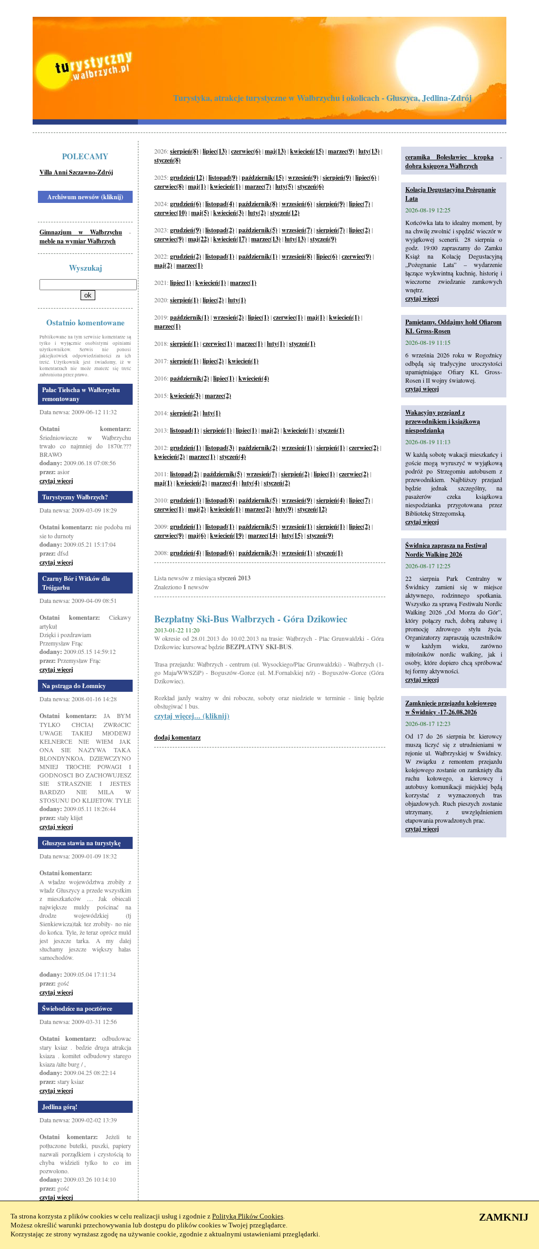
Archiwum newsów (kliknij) (85, 196)
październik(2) (189, 378)
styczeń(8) (167, 160)
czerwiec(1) (288, 317)
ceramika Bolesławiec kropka (449, 156)
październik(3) (257, 552)
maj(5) (200, 212)
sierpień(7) (330, 230)
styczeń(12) (285, 212)
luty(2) (257, 212)
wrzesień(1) (297, 447)
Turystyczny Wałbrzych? (75, 497)
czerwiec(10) (170, 212)
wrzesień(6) (297, 203)
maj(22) (198, 238)
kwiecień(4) (253, 378)
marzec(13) (266, 238)
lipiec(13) (215, 151)
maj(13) (275, 151)
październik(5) (257, 230)
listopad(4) (219, 203)
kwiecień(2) (169, 456)
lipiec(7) (359, 203)
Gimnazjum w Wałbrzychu (80, 232)
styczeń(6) (310, 186)
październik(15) (263, 177)
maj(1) (197, 186)
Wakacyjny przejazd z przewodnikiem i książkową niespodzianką (442, 421)
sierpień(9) (337, 177)
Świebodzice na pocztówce (77, 1008)
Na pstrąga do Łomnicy (74, 685)
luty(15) (292, 535)
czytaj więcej (56, 480)
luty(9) (284, 509)
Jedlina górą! (59, 1106)
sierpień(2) (184, 412)
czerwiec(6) (246, 151)
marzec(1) (189, 265)
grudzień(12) (187, 177)
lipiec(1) (180, 282)
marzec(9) (341, 151)
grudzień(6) (185, 203)
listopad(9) (222, 177)
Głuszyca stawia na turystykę (81, 842)
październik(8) (257, 203)
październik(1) (257, 256)
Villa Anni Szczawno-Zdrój (76, 172)
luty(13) (369, 151)
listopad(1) (219, 256)
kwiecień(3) (228, 212)
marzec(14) (262, 535)
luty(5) (284, 186)
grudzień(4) (185, 552)
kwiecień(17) (230, 238)
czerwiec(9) (169, 238)
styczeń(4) (232, 456)
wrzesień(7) (297, 230)
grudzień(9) (185, 230)
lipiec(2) (359, 230)
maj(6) (197, 535)
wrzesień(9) (303, 177)
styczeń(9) (323, 238)
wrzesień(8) (297, 256)
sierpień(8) (184, 151)
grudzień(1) (185, 447)
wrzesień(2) (228, 317)
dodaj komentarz (177, 737)
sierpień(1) (184, 299)
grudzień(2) (185, 256)
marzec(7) (258, 186)
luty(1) (237, 299)
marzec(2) (218, 395)
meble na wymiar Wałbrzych (77, 241)
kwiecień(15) (307, 151)
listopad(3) (219, 447)
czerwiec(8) (169, 186)
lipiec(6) (365, 177)
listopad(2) (219, 230)
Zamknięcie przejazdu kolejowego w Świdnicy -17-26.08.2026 (450, 707)
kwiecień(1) (225, 186)
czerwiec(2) (363, 447)
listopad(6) (219, 552)
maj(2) (163, 265)
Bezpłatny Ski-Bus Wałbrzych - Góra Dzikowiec (250, 619)
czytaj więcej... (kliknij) (191, 715)
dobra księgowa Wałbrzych (441, 165)
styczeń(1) (302, 343)
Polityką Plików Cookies (247, 1216)
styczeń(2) (277, 482)
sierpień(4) (330, 500)
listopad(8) (219, 500)
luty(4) (250, 482)
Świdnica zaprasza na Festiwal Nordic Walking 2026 (446, 550)
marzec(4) (224, 482)
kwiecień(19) (227, 535)
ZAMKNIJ (503, 1217)
